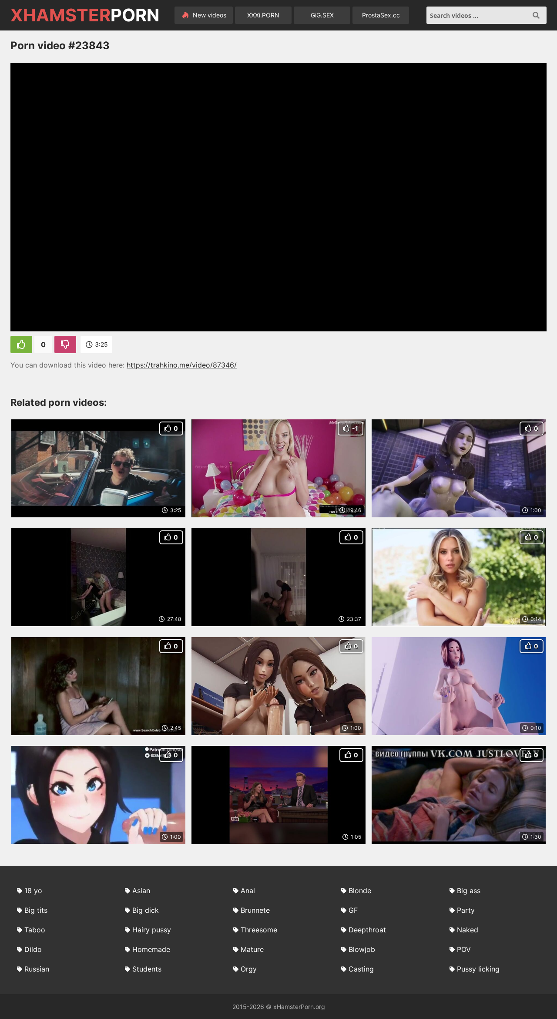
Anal (248, 890)
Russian (36, 969)
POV (464, 949)
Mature (252, 949)
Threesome (259, 929)
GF (353, 910)
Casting (361, 969)
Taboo (34, 929)
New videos (208, 15)
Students (146, 969)
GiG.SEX (322, 15)
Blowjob (362, 949)
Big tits (35, 910)
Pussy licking (478, 969)
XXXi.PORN (263, 15)
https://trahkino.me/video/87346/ (182, 365)
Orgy (249, 969)
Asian (141, 890)
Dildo (33, 949)
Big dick (145, 910)
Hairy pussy (151, 929)
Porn (84, 15)
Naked (467, 929)
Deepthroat (367, 929)
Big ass (468, 890)
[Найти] (536, 15)
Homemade (151, 949)
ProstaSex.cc (381, 15)
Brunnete (255, 910)
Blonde (360, 890)
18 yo (33, 890)
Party (466, 910)
